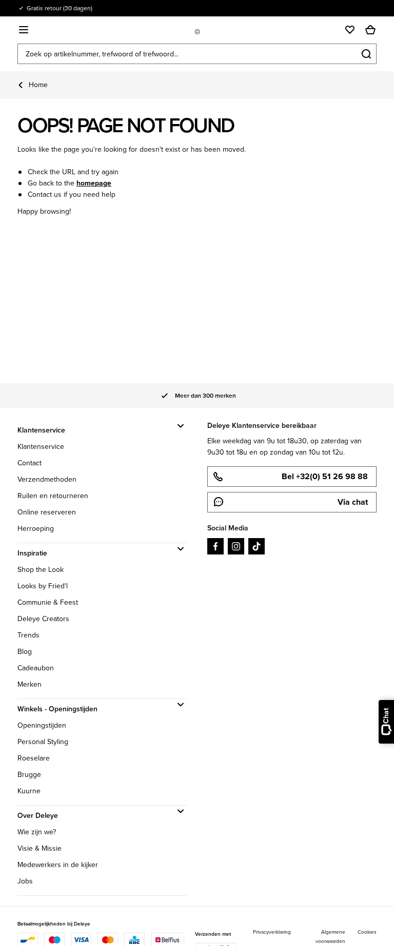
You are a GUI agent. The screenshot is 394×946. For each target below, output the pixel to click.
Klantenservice (40, 446)
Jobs (25, 881)
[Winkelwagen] (370, 30)
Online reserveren (46, 512)
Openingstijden (41, 725)
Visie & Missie (39, 848)
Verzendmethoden (46, 479)
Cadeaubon (35, 668)
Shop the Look (40, 569)
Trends (28, 635)
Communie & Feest (47, 602)
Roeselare (33, 758)
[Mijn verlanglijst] (350, 30)
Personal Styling (42, 741)
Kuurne (29, 791)
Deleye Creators (43, 618)
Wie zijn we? (36, 832)
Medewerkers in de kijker (57, 864)
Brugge (29, 774)
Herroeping (35, 528)
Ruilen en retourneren (52, 495)
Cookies (367, 932)
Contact (29, 463)
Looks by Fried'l (42, 586)
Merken (29, 684)
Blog (24, 651)
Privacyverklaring (272, 932)
